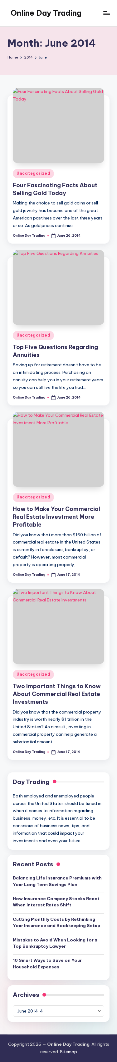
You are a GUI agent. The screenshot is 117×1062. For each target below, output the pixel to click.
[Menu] (106, 13)
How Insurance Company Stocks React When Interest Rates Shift (56, 902)
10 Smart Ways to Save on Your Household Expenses (47, 963)
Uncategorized (33, 173)
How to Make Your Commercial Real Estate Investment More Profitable (56, 516)
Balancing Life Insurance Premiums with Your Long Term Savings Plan (57, 881)
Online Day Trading (46, 13)
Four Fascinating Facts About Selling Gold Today (55, 189)
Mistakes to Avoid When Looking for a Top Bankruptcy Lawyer (55, 943)
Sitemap (68, 1051)
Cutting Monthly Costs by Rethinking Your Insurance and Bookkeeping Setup (56, 922)
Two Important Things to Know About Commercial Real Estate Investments (57, 694)
